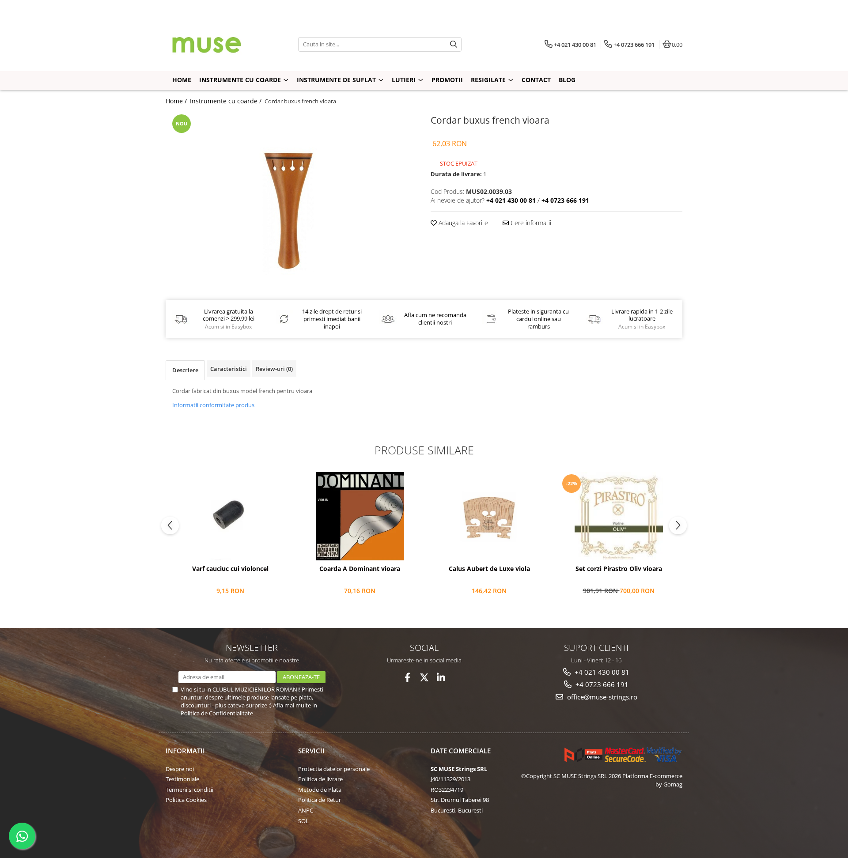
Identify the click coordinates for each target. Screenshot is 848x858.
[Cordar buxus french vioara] (291, 200)
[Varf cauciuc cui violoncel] (230, 516)
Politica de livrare (320, 779)
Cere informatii (530, 223)
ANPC (305, 810)
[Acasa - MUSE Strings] (221, 44)
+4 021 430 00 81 (601, 672)
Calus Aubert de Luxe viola (489, 569)
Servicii (311, 750)
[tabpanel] (291, 200)
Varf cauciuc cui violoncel (230, 569)
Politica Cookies (186, 800)
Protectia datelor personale (334, 769)
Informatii (185, 750)
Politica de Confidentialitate (217, 713)
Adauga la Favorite (462, 223)
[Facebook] (407, 677)
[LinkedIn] (441, 677)
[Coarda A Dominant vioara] (360, 516)
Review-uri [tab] (274, 369)
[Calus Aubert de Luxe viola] (489, 516)
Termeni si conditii (189, 790)
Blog (567, 80)
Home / (177, 101)
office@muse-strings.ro (601, 696)
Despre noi (180, 769)
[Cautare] (454, 44)
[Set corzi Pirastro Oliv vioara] (618, 516)
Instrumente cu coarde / (226, 101)
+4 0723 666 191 (601, 684)
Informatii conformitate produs (213, 405)
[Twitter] (424, 677)
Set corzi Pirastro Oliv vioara (618, 569)
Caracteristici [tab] (228, 369)
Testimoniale (182, 779)
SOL (303, 821)
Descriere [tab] (185, 370)
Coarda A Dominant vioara (359, 569)
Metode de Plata (319, 790)
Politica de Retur (319, 800)
